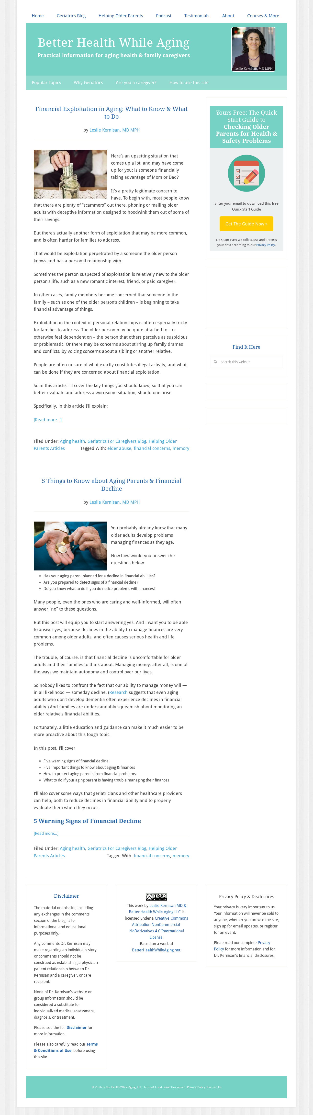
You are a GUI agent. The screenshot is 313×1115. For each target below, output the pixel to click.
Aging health (72, 441)
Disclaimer (178, 1087)
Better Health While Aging (114, 42)
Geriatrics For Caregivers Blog (117, 441)
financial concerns (152, 448)
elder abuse (119, 448)
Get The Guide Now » (246, 223)
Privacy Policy (265, 245)
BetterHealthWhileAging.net (156, 950)
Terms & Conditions (156, 1087)
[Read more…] (48, 419)
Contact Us (214, 1087)
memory (181, 448)
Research (118, 692)
